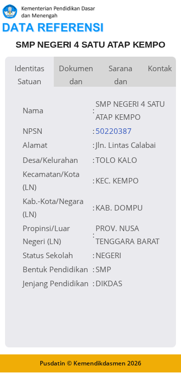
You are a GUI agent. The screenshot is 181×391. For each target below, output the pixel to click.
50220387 (114, 131)
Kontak (160, 68)
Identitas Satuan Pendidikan (29, 75)
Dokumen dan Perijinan (76, 75)
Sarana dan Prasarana (120, 75)
